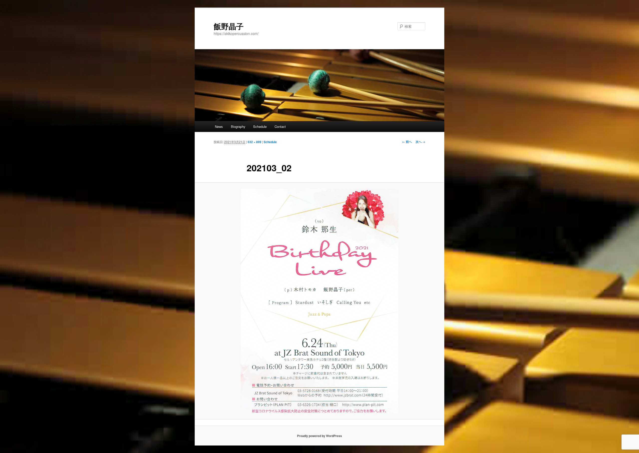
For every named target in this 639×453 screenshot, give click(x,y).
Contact (280, 126)
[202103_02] (319, 301)
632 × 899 (254, 142)
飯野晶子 (229, 26)
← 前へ (407, 141)
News (219, 126)
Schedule (260, 126)
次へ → (420, 141)
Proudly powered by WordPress (319, 436)
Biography (238, 126)
